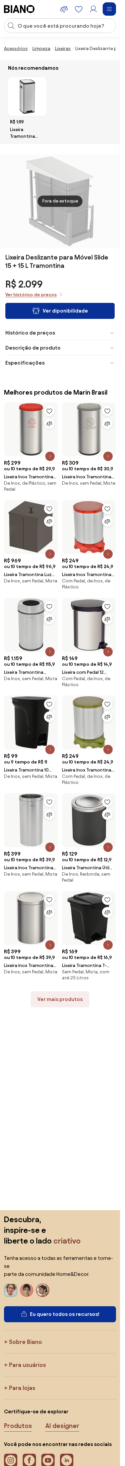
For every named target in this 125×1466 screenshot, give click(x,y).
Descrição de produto (33, 348)
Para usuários (27, 1365)
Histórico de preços (30, 333)
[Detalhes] (50, 456)
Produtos (18, 1425)
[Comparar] (49, 423)
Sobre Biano (25, 1342)
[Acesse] (93, 9)
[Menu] (109, 9)
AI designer (62, 1425)
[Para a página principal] (19, 9)
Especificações (25, 363)
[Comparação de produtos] (64, 9)
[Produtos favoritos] (78, 9)
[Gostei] (49, 411)
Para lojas (22, 1388)
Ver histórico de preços (31, 294)
